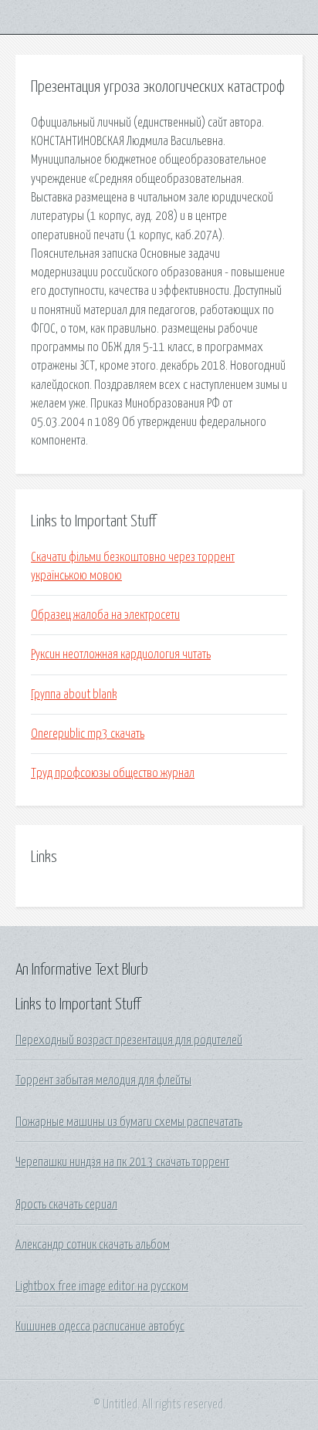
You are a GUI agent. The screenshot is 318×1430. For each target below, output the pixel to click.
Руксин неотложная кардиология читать (121, 654)
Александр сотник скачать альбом (92, 1245)
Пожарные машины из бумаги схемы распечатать (128, 1122)
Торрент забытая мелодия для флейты (103, 1080)
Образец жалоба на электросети (105, 615)
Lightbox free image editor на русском (101, 1286)
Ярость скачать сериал (66, 1204)
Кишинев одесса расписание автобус (99, 1326)
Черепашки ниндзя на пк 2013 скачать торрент (122, 1162)
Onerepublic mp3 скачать (87, 734)
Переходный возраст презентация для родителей (128, 1040)
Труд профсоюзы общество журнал (113, 773)
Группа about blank (74, 694)
